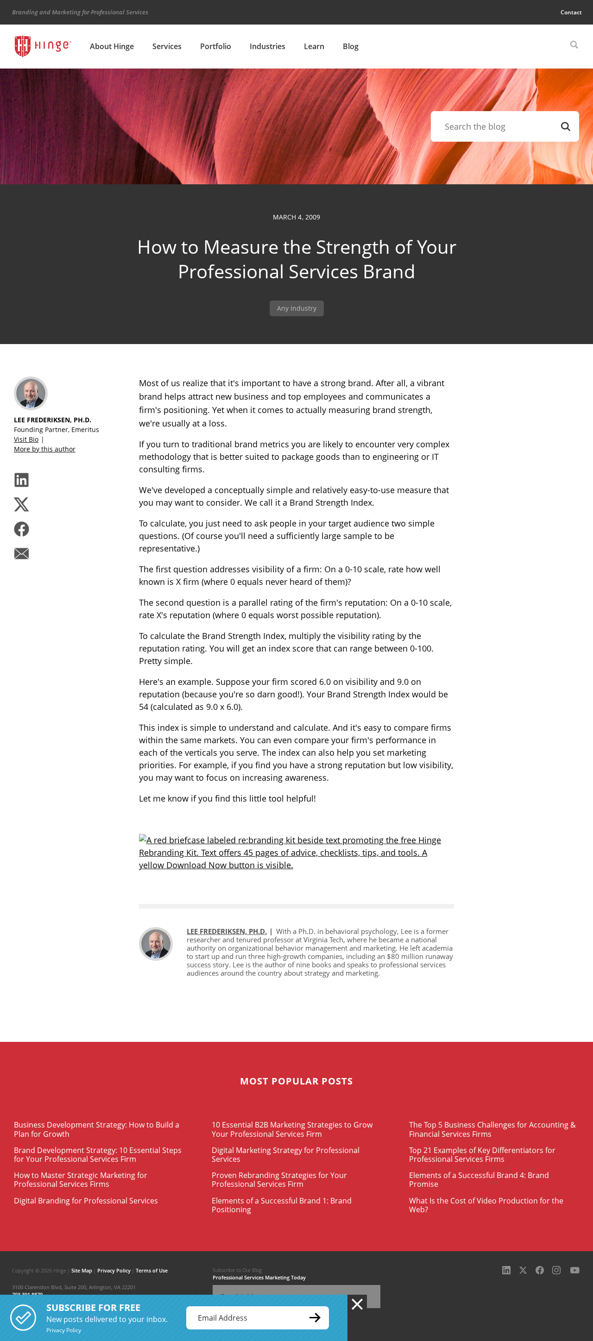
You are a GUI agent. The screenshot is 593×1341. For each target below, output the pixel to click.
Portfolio (215, 46)
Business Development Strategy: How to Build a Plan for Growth (96, 1129)
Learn (314, 46)
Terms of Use (152, 1270)
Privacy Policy (114, 1270)
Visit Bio (26, 439)
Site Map (81, 1270)
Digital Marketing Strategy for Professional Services (286, 1154)
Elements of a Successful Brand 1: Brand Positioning (282, 1205)
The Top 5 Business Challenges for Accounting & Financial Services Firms (492, 1129)
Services (167, 46)
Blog (351, 46)
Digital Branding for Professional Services (86, 1201)
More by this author (45, 449)
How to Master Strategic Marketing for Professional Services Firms (80, 1179)
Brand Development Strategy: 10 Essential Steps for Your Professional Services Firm (98, 1154)
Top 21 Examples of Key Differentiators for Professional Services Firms (482, 1154)
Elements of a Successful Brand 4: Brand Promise (479, 1179)
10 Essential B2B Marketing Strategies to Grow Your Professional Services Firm (292, 1129)
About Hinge (112, 46)
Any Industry (296, 308)
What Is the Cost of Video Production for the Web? (486, 1205)
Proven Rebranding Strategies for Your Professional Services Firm (279, 1179)
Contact (571, 12)
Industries (267, 46)
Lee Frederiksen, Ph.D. (227, 931)
